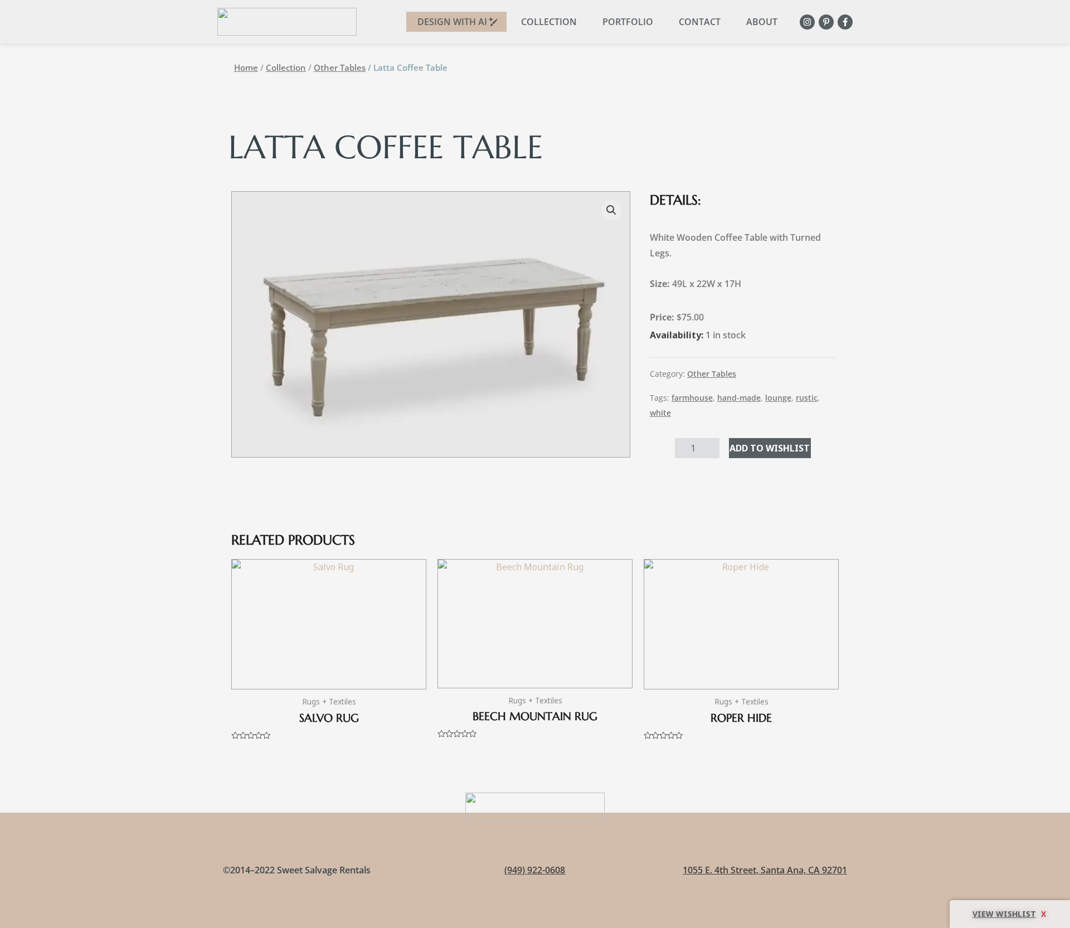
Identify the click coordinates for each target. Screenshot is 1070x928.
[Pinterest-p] (826, 22)
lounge (778, 397)
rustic (807, 397)
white (660, 412)
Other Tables (340, 67)
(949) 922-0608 (534, 870)
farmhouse (692, 397)
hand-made (739, 397)
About (761, 22)
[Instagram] (807, 22)
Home (246, 67)
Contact (700, 22)
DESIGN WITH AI (452, 22)
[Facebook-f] (845, 22)
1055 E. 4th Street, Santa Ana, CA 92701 (765, 870)
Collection (549, 22)
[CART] (1010, 914)
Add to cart (770, 448)
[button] (611, 210)
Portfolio (627, 22)
